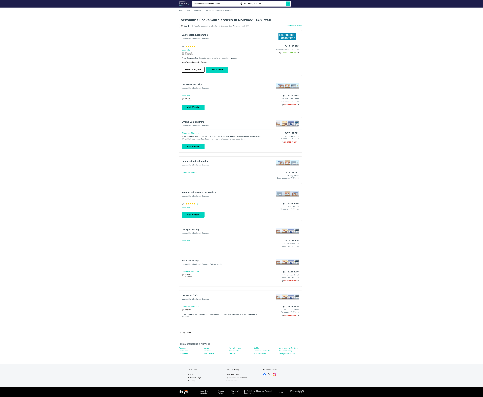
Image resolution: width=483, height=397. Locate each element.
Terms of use (235, 392)
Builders (257, 348)
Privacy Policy (221, 392)
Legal (280, 392)
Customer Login (194, 378)
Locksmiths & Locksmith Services (195, 39)
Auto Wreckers (260, 354)
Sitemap (191, 381)
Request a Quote (193, 70)
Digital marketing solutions (236, 378)
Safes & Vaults (216, 264)
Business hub (231, 381)
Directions (186, 133)
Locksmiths (183, 354)
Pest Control (209, 354)
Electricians (183, 351)
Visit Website (217, 70)
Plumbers (182, 348)
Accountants (234, 351)
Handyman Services (287, 354)
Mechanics (208, 351)
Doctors (232, 354)
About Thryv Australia (205, 392)
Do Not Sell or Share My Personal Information (258, 392)
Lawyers (207, 348)
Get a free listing (232, 374)
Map (185, 26)
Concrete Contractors (262, 351)
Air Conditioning (285, 351)
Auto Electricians (235, 348)
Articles (191, 374)
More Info (186, 50)
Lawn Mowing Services (288, 348)
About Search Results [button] (294, 26)
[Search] (288, 4)
